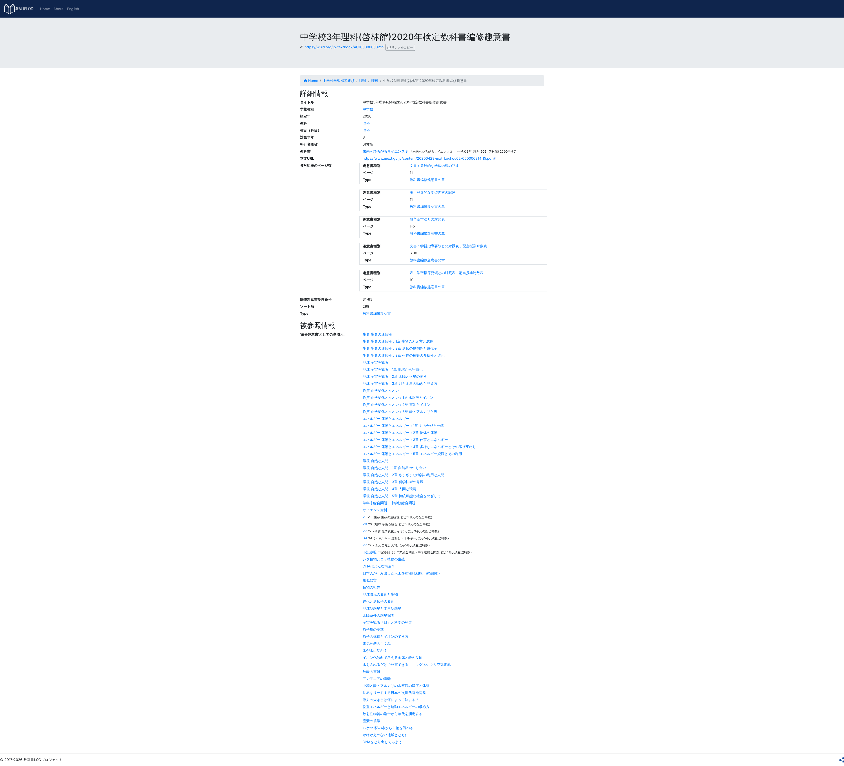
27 (365, 531)
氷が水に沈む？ (375, 650)
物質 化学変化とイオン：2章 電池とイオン (396, 404)
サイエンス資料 (375, 510)
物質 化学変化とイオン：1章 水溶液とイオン (398, 397)
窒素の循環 (371, 721)
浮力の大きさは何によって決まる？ (391, 699)
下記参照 (370, 552)
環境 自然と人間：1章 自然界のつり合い (394, 468)
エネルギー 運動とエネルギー (386, 418)
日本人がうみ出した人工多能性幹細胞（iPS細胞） (402, 573)
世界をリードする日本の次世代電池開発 (394, 692)
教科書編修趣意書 (377, 313)
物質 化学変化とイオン (381, 390)
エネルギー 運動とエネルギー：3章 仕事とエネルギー (405, 439)
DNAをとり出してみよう (382, 742)
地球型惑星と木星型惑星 (382, 608)
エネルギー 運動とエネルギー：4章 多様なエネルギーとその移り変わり (419, 446)
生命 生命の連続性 (377, 334)
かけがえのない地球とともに (385, 735)
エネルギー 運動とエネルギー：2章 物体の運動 (400, 432)
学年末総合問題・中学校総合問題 (389, 503)
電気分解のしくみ (377, 643)
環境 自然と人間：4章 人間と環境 (389, 489)
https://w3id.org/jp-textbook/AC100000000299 (344, 47)
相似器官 (370, 580)
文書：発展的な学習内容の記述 (434, 165)
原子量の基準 (373, 629)
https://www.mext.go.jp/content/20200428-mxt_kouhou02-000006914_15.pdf (428, 158)
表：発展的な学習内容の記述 (432, 192)
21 (364, 517)
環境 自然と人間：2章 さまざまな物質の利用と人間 (403, 475)
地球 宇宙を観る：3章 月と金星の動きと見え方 (400, 383)
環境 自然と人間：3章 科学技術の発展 (393, 482)
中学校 (368, 109)
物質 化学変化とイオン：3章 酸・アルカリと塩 (400, 411)
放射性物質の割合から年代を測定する (392, 714)
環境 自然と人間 (375, 461)
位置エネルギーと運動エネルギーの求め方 (396, 707)
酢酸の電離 (371, 671)
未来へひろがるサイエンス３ (385, 151)
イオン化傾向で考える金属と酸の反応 (392, 657)
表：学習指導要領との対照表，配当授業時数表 (447, 273)
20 (365, 524)
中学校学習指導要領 (339, 80)
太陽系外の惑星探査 (378, 615)
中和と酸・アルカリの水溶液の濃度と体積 (396, 685)
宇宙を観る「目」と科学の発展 (387, 622)
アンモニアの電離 (377, 678)
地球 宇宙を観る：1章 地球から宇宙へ (393, 369)
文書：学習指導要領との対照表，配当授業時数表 (448, 246)
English (73, 9)
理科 (362, 80)
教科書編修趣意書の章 (427, 179)
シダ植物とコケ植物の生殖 (384, 559)
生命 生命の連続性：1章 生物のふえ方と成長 (398, 341)
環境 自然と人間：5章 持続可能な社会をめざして (402, 496)
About (58, 9)
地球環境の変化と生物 (380, 594)
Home (45, 9)
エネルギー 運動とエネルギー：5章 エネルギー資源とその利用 (412, 454)
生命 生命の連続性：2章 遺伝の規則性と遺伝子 (400, 348)
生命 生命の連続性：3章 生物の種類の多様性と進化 (403, 355)
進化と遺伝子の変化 (378, 601)
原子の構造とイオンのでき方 (385, 636)
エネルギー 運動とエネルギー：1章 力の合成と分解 (403, 425)
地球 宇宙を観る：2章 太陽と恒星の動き (395, 376)
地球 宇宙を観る (375, 362)
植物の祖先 (371, 587)
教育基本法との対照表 (427, 219)
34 (365, 538)
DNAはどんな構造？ (379, 566)
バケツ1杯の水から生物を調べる (388, 728)
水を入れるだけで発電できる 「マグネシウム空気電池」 (408, 664)
